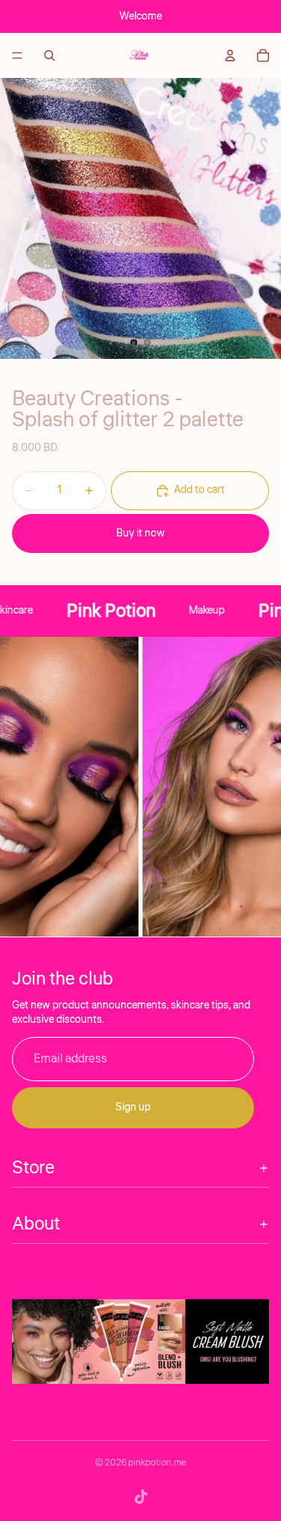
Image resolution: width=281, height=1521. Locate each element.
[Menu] (17, 55)
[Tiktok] (141, 1497)
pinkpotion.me (157, 1463)
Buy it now (140, 533)
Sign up (133, 1107)
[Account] (230, 55)
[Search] (49, 55)
